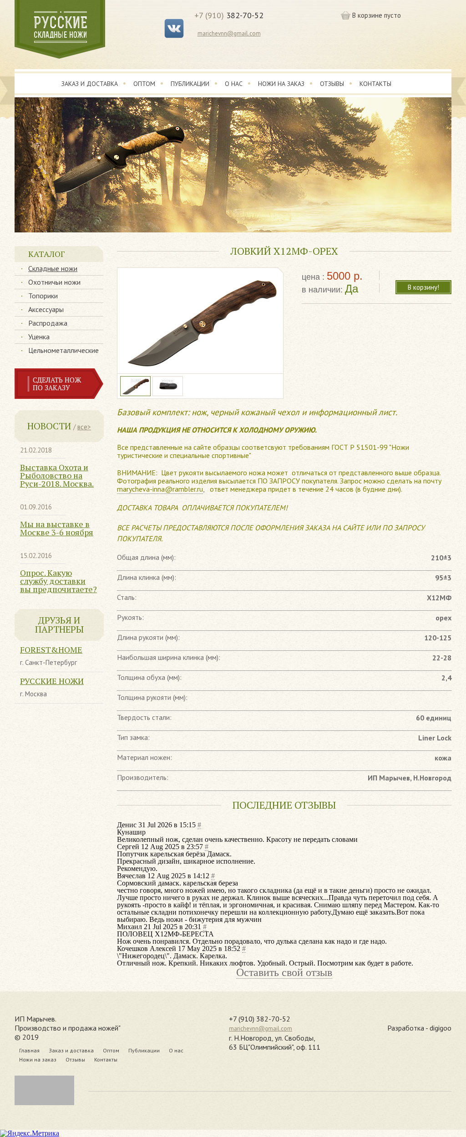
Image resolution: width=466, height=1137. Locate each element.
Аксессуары (46, 309)
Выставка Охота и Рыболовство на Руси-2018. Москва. (57, 475)
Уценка (39, 336)
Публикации (190, 84)
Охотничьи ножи (54, 282)
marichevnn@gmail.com (229, 33)
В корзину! (423, 287)
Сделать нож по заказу (57, 383)
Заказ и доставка (89, 84)
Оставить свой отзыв (284, 972)
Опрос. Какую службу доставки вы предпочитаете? (58, 580)
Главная (29, 1050)
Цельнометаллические (63, 350)
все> (84, 427)
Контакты (375, 84)
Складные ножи (52, 268)
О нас (234, 84)
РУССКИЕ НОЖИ (52, 681)
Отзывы (332, 84)
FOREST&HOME (51, 649)
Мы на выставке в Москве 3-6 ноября (56, 528)
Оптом (144, 84)
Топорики (43, 295)
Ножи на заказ (281, 84)
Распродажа (47, 322)
